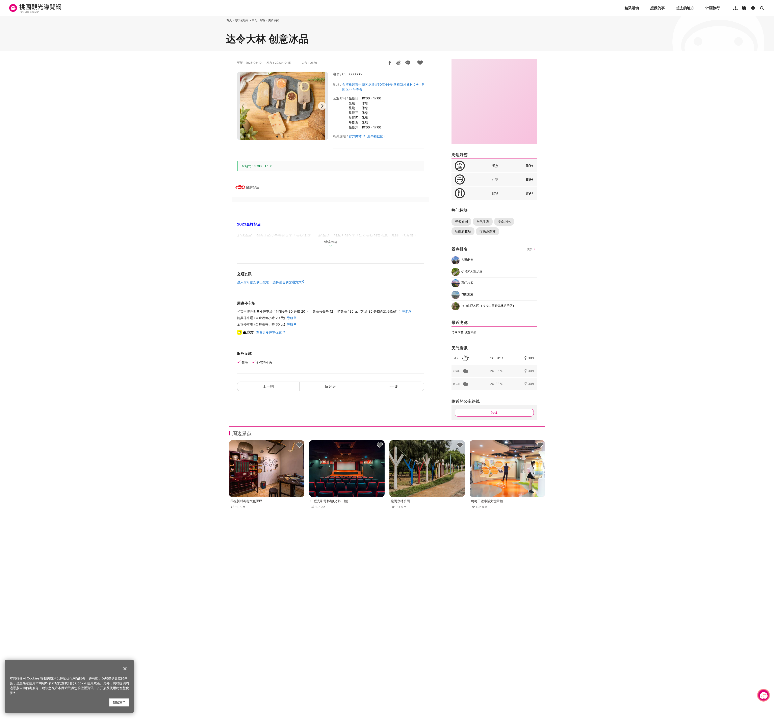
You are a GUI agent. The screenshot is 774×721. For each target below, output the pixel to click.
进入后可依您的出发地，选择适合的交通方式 (269, 282)
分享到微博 (399, 63)
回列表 (330, 386)
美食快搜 (273, 20)
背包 (299, 445)
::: (224, 20)
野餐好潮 (461, 222)
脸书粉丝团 (375, 136)
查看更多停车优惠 (269, 332)
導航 (405, 311)
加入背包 (420, 63)
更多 (530, 249)
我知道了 (119, 702)
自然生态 (482, 222)
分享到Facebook (390, 63)
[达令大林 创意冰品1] (282, 106)
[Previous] (243, 106)
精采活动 (631, 8)
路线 (494, 413)
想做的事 (657, 8)
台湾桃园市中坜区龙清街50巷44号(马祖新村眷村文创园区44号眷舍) (380, 86)
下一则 (392, 386)
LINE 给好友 (408, 63)
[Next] (322, 106)
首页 (229, 20)
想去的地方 (685, 8)
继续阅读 (330, 242)
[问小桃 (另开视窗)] (763, 695)
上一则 (268, 386)
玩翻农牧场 (463, 231)
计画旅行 (712, 8)
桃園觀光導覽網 (34, 8)
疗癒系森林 (488, 231)
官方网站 (355, 136)
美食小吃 (504, 222)
